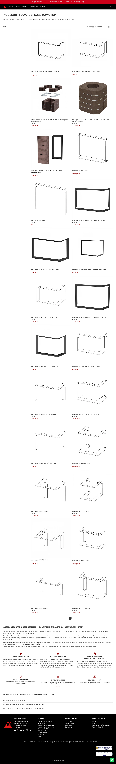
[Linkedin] (27, 730)
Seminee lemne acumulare (46, 727)
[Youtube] (21, 730)
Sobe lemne (41, 723)
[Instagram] (18, 730)
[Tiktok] (24, 730)
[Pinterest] (30, 730)
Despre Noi (68, 727)
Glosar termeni (69, 723)
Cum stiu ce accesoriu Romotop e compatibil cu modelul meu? (23, 708)
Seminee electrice (43, 729)
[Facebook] (15, 730)
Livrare (94, 721)
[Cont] (107, 7)
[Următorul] (76, 618)
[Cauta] (103, 7)
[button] (101, 27)
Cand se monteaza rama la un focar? (15, 700)
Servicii (40, 736)
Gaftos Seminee (60, 760)
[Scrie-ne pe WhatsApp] (112, 760)
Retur (94, 723)
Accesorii (41, 734)
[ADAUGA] (68, 66)
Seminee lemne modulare (46, 725)
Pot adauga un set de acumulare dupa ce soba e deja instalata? (23, 704)
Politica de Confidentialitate (101, 725)
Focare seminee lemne (45, 721)
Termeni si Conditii (98, 727)
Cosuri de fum (42, 733)
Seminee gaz (42, 731)
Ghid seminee (69, 721)
